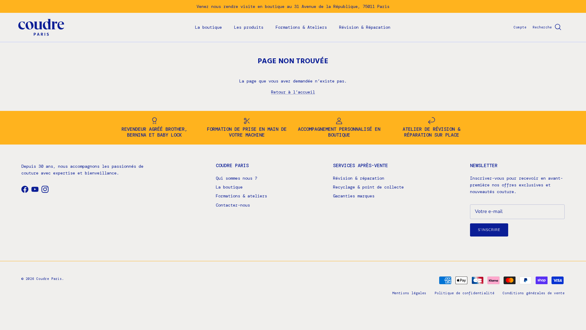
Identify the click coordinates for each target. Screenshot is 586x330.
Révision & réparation (358, 178)
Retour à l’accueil (293, 92)
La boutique (208, 27)
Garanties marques (353, 196)
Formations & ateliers (241, 196)
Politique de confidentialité (464, 293)
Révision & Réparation (364, 27)
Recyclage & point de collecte (368, 187)
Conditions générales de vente (534, 293)
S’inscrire (489, 229)
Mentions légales (409, 293)
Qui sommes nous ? (236, 178)
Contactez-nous (233, 205)
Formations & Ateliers (301, 27)
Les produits (248, 27)
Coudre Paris (49, 279)
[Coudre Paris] (41, 27)
